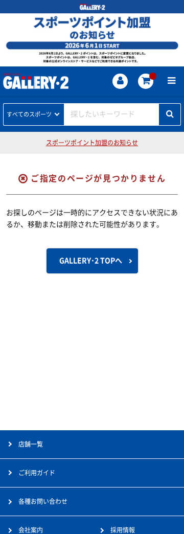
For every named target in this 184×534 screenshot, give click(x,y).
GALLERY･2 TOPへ (90, 260)
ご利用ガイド (36, 473)
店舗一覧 (30, 444)
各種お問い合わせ (42, 501)
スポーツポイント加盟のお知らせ (92, 143)
